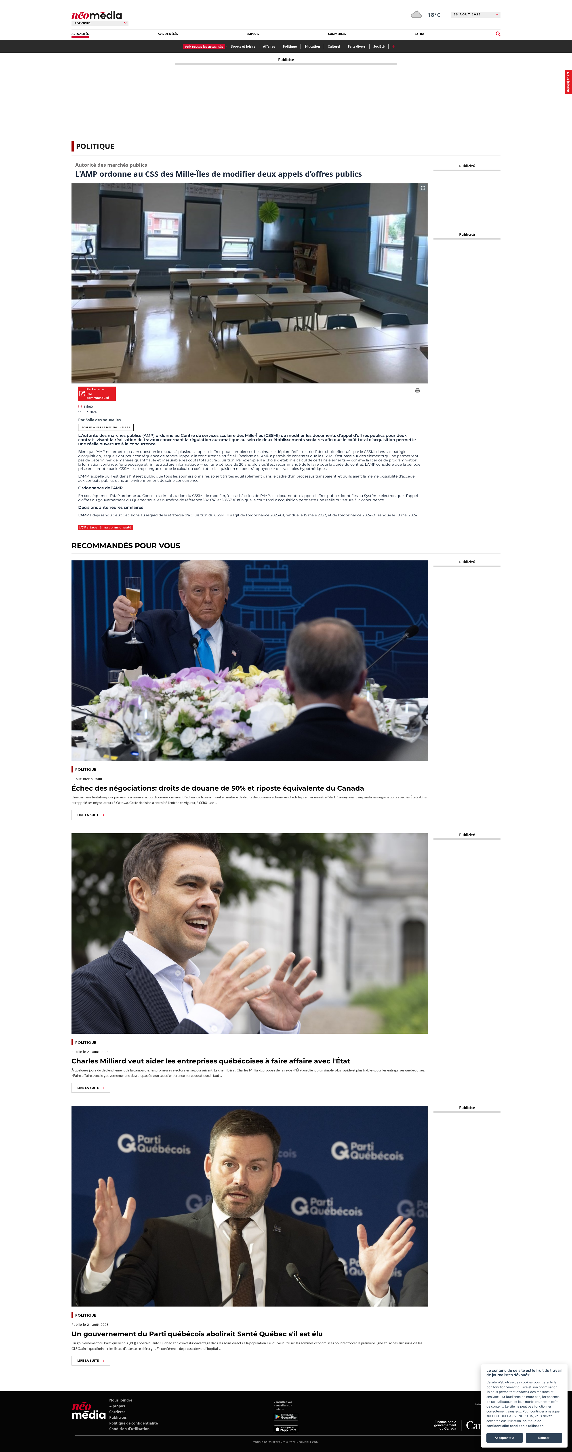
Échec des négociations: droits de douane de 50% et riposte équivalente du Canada (218, 788)
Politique (290, 46)
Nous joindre (120, 1400)
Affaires (269, 46)
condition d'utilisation (527, 1426)
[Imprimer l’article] (417, 391)
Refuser (543, 1437)
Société (379, 46)
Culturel (334, 46)
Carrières (117, 1411)
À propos (117, 1406)
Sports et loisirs (243, 46)
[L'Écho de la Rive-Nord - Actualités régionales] (97, 15)
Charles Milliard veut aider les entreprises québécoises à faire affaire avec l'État (211, 1061)
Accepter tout (504, 1437)
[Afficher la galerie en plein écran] (423, 188)
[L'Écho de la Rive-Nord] (89, 1416)
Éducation (312, 46)
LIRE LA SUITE (88, 815)
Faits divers (357, 46)
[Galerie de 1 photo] (250, 283)
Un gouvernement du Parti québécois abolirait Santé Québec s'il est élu (197, 1334)
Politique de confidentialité (133, 1423)
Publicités (118, 1417)
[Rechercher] (498, 34)
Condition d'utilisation (129, 1428)
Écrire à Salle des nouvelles (106, 427)
